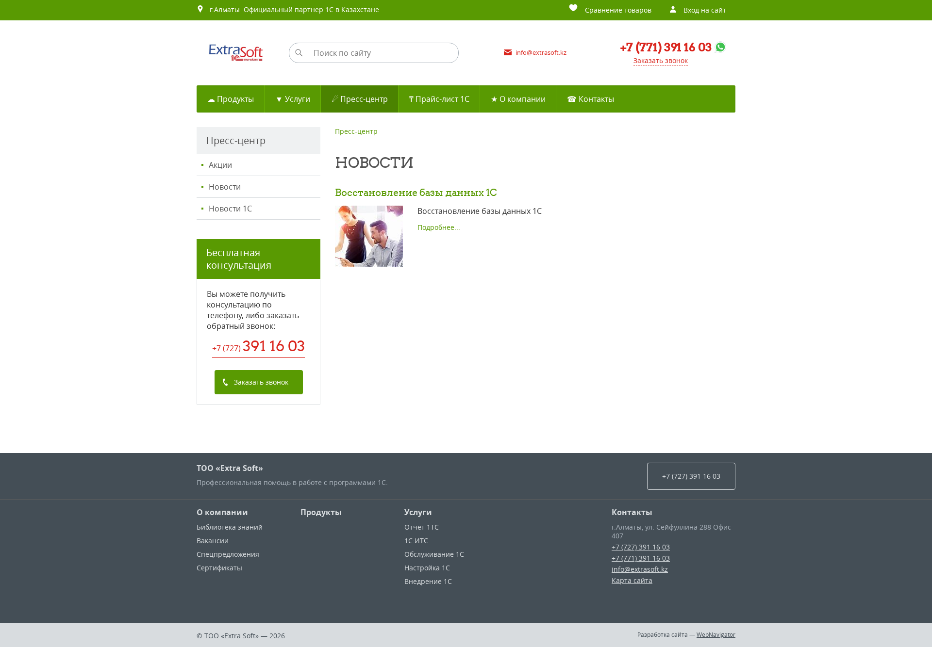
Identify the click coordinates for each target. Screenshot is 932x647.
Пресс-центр (356, 131)
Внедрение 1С (428, 581)
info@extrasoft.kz (640, 569)
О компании (222, 512)
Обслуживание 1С (434, 554)
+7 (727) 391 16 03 (641, 546)
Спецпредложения (228, 554)
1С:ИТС (416, 540)
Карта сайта (632, 580)
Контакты (632, 512)
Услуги (418, 512)
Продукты (321, 512)
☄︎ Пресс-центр (360, 99)
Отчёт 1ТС (421, 527)
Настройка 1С (427, 567)
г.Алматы (223, 9)
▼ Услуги (292, 99)
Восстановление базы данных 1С (416, 192)
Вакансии (213, 540)
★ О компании (518, 99)
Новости (225, 186)
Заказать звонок (660, 60)
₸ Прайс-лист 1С (439, 99)
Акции (220, 165)
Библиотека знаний (230, 527)
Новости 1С (230, 208)
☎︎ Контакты (590, 99)
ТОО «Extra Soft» (230, 468)
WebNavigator (716, 634)
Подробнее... (438, 227)
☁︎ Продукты (230, 99)
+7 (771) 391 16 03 (641, 558)
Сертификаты (219, 567)
